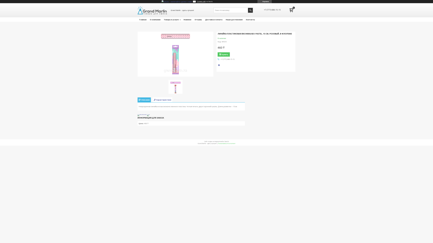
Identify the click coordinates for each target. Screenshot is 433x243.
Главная (142, 19)
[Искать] (250, 10)
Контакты (250, 19)
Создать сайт (201, 1)
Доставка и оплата (213, 19)
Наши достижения (234, 19)
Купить (225, 54)
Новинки (187, 19)
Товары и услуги (171, 19)
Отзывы (198, 19)
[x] (148, 114)
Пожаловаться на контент (226, 143)
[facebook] (142, 114)
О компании (155, 19)
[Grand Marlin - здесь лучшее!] (152, 10)
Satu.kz (227, 141)
